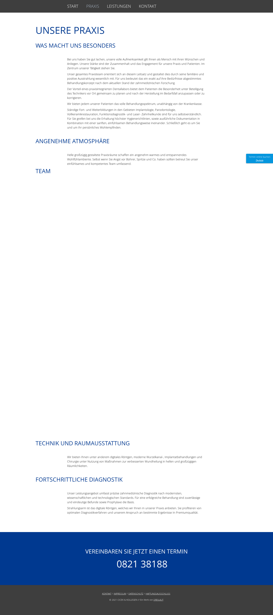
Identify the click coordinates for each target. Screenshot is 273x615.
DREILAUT (158, 599)
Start (72, 6)
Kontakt (147, 6)
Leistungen (119, 6)
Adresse (213, 8)
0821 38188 (142, 563)
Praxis (92, 6)
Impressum (120, 593)
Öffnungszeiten (222, 8)
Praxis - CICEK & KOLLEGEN (39, 6)
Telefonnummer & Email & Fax (231, 8)
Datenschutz (135, 593)
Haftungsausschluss (158, 593)
